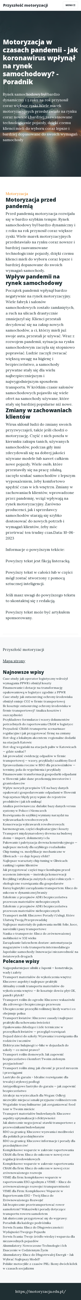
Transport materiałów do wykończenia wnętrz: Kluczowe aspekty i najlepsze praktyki (37, 979)
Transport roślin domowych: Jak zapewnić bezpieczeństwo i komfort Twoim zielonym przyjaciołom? (34, 1058)
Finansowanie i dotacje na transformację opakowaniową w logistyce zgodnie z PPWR (34, 690)
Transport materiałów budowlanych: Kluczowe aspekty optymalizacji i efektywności (37, 1116)
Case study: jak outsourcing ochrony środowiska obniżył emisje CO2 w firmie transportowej (38, 699)
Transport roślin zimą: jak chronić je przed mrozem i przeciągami (40, 1070)
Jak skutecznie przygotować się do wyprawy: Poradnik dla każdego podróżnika (35, 1220)
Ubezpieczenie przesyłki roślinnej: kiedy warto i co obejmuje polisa (39, 1011)
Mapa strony (14, 660)
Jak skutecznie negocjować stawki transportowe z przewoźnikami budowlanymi (39, 1125)
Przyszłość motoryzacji (25, 5)
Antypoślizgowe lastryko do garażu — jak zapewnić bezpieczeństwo (39, 1088)
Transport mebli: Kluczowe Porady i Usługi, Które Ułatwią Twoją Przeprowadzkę (39, 917)
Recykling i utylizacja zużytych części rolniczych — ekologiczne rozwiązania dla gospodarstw (38, 881)
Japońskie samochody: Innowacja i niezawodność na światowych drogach (40, 954)
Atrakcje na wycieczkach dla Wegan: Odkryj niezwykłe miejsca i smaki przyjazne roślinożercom (39, 1097)
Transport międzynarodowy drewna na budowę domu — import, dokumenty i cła (37, 835)
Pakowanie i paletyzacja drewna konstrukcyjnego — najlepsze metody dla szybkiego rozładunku (40, 845)
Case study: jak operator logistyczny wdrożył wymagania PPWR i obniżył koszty (35, 681)
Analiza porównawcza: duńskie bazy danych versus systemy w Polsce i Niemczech (39, 808)
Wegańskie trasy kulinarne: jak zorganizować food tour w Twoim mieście (39, 1107)
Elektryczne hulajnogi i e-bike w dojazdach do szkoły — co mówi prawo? (36, 1047)
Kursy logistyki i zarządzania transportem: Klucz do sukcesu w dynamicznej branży (40, 890)
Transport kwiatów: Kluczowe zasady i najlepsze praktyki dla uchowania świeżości (38, 1020)
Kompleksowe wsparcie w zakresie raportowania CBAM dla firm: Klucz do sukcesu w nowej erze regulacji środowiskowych (38, 1154)
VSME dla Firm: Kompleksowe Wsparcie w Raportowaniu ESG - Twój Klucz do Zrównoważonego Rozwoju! (33, 1195)
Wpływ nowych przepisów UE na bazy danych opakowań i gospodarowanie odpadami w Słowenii (39, 790)
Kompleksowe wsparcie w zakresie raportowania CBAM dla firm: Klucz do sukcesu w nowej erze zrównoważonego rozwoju (38, 1168)
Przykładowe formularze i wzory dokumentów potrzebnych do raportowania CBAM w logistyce (38, 722)
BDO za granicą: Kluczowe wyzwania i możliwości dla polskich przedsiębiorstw (38, 1134)
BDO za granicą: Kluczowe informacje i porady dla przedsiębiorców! (39, 1143)
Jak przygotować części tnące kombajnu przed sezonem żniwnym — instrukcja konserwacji (36, 872)
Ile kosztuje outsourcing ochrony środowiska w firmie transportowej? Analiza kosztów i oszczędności (37, 710)
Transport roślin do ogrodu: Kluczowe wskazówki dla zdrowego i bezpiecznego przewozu (39, 1002)
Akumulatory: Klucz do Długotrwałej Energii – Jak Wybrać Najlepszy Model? (38, 1257)
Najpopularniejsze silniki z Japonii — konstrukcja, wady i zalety (38, 970)
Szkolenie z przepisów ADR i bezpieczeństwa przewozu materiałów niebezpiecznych (35, 899)
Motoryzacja (17, 193)
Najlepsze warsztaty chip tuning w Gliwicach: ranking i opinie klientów (35, 863)
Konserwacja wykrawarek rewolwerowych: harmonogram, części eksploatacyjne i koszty (36, 826)
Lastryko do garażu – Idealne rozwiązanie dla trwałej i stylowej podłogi (35, 1079)
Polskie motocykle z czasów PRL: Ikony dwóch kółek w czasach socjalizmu (40, 1266)
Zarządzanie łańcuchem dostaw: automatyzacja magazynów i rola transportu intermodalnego (37, 945)
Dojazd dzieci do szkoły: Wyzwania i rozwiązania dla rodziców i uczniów (40, 1038)
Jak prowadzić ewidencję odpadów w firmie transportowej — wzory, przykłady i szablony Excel (39, 758)
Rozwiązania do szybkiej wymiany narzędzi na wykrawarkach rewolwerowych (36, 817)
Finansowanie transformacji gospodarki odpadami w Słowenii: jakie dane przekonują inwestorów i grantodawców (39, 778)
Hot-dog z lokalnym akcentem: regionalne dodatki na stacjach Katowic (39, 740)
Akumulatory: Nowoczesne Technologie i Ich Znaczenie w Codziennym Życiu (35, 1248)
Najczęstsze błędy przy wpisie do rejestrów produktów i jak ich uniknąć (34, 799)
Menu (69, 5)
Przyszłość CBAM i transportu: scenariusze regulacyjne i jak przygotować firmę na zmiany (36, 731)
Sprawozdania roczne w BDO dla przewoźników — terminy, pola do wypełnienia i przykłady (39, 767)
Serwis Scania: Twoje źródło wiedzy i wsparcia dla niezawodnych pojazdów (39, 1239)
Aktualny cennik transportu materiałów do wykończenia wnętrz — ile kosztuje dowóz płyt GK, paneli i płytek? (39, 990)
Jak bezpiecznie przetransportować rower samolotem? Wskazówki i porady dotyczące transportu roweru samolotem (34, 1209)
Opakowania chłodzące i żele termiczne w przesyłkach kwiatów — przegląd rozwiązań (34, 1029)
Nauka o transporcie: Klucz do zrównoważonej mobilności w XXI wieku (37, 936)
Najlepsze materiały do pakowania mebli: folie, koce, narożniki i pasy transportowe (40, 927)
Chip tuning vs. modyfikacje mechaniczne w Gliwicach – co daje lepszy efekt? (34, 854)
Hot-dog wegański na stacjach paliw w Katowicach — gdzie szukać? (39, 749)
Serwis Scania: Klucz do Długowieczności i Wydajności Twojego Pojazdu (33, 1229)
